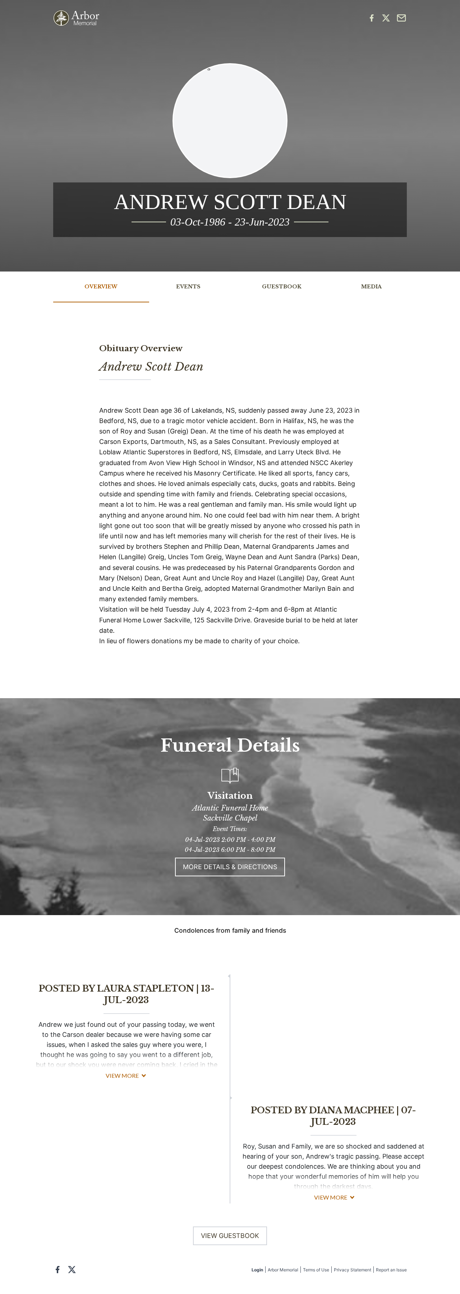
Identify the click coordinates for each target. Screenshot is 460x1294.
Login (257, 1269)
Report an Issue (391, 1269)
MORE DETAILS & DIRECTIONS (230, 867)
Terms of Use (316, 1269)
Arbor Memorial (283, 1269)
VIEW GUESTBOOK (230, 1235)
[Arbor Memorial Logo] (76, 18)
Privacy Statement (352, 1269)
